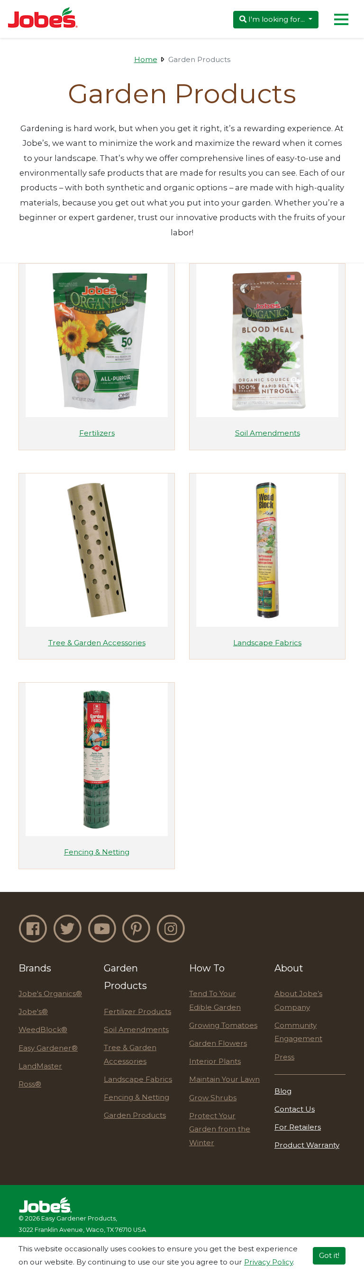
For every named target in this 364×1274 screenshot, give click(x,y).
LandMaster (40, 1065)
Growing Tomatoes (223, 1025)
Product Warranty (306, 1144)
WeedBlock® (42, 1029)
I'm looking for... (276, 19)
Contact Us (294, 1109)
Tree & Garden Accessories (130, 1054)
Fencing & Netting (136, 1097)
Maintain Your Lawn (224, 1079)
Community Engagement (298, 1032)
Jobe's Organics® (50, 993)
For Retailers (297, 1127)
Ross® (29, 1083)
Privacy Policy (268, 1261)
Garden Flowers (218, 1043)
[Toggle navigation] (341, 19)
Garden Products (135, 1115)
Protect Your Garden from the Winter (219, 1129)
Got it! (329, 1255)
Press (284, 1056)
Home (145, 59)
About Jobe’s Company (298, 1000)
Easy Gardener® (48, 1047)
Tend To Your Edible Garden (215, 1000)
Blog (282, 1091)
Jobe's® (33, 1011)
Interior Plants (215, 1061)
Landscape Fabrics (138, 1079)
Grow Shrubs (213, 1097)
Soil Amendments (136, 1029)
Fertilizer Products (137, 1011)
